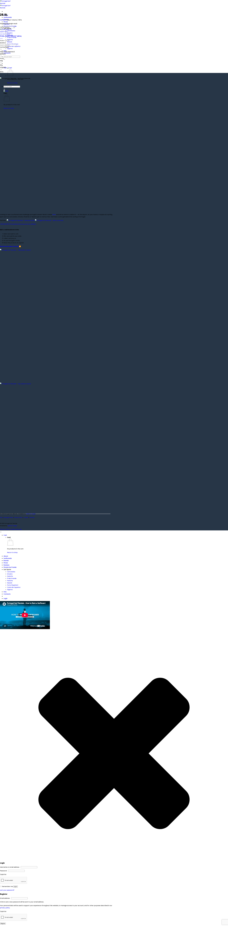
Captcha (3, 874)
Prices (6, 22)
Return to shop (12, 552)
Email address (5, 898)
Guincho (10, 35)
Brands (6, 561)
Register (3, 923)
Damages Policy (8, 517)
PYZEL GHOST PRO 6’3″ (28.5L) (11, 36)
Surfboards (8, 17)
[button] (8, 68)
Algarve (10, 49)
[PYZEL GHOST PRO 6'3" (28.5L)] (6, 29)
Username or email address (10, 867)
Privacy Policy (18, 517)
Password (4, 871)
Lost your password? (7, 890)
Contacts (7, 53)
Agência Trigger (31, 514)
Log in (15, 886)
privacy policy (5, 908)
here (54, 215)
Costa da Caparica (13, 46)
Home (2, 20)
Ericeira (9, 574)
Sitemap (31, 517)
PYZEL (1, 38)
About (6, 556)
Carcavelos (11, 31)
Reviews (6, 565)
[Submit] (4, 59)
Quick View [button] (4, 32)
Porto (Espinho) (12, 585)
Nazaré (9, 42)
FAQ (1, 517)
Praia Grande (11, 37)
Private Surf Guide (10, 567)
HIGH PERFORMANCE (5, 34)
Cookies (25, 517)
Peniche (10, 40)
